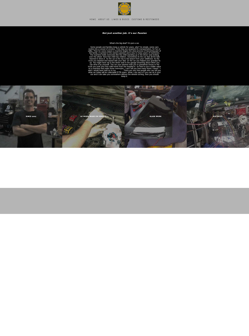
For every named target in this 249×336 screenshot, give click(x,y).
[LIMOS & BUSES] (120, 22)
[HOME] (93, 22)
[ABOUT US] (104, 22)
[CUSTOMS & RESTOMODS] (145, 22)
